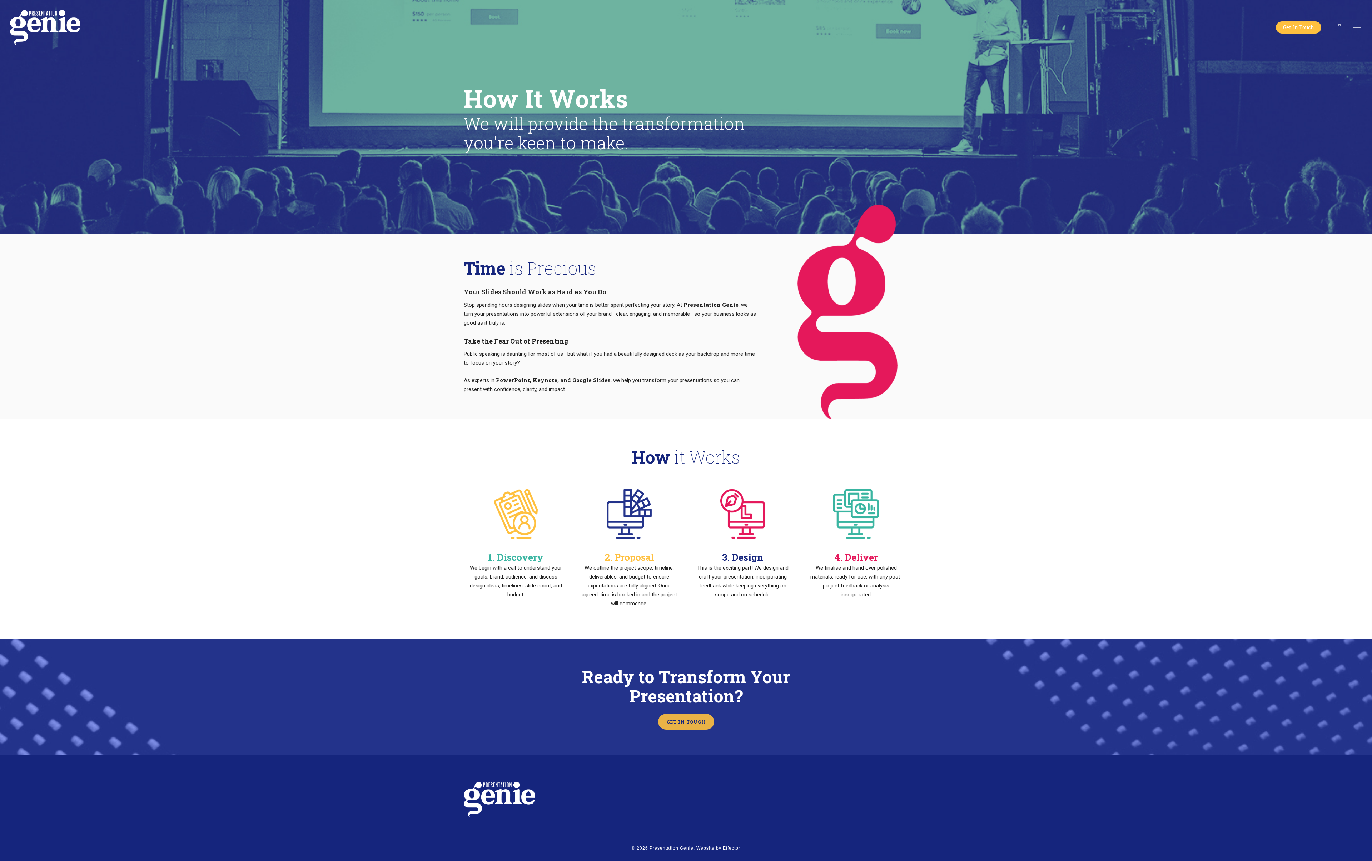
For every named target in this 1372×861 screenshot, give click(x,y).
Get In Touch (1298, 27)
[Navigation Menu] (1357, 27)
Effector (731, 848)
